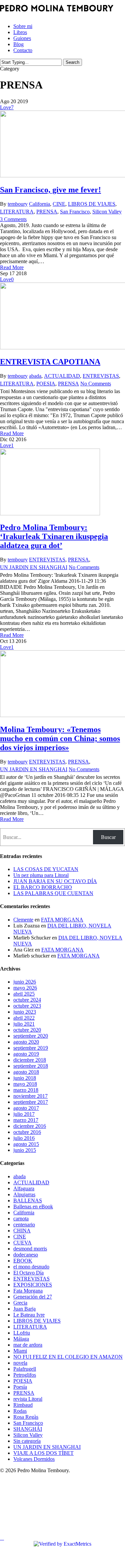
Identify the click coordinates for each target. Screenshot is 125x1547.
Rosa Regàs (25, 1417)
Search (72, 62)
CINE (59, 204)
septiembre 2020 (30, 1036)
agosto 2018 (26, 1072)
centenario (24, 1224)
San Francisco (75, 211)
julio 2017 (24, 1114)
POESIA (45, 383)
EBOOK (22, 1260)
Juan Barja (24, 1309)
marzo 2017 (25, 1120)
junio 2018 (24, 1078)
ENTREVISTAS (101, 376)
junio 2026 (24, 982)
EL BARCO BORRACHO (42, 887)
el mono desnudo (31, 1266)
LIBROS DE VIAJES (91, 204)
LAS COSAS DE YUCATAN (45, 869)
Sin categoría (27, 1441)
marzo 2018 (25, 1090)
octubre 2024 (27, 1000)
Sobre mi (28, 1481)
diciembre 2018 (29, 1060)
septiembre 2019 (30, 1048)
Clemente (23, 919)
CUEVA (22, 1242)
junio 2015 (24, 1150)
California (39, 204)
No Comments (95, 383)
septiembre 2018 (30, 1066)
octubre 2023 (27, 1006)
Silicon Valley (107, 211)
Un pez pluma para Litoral (41, 875)
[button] (2, 1538)
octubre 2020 (27, 1030)
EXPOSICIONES (32, 1284)
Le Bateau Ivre (29, 1315)
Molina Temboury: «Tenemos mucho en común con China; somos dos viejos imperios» (60, 738)
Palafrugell (24, 1369)
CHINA (22, 1230)
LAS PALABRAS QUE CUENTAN (53, 893)
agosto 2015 (26, 1144)
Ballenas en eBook (33, 1206)
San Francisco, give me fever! (50, 189)
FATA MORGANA (62, 919)
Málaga (21, 1339)
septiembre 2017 (30, 1102)
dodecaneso (25, 1254)
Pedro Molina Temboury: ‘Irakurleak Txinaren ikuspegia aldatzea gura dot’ (54, 536)
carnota (21, 1218)
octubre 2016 (27, 1132)
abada (35, 376)
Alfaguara (23, 1188)
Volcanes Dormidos (34, 1459)
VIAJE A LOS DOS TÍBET (43, 1453)
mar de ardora (27, 1345)
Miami (20, 1351)
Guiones (27, 1501)
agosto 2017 (26, 1108)
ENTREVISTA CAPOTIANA (50, 361)
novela (20, 1363)
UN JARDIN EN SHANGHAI (33, 567)
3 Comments (13, 219)
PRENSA (46, 211)
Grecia (20, 1303)
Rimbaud (23, 1405)
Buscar (108, 837)
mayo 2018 (25, 1084)
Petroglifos (24, 1375)
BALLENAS (27, 1200)
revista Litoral (27, 1399)
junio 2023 (24, 1012)
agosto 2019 (26, 1054)
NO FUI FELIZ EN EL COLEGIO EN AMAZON (68, 1357)
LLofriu (21, 1333)
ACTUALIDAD (62, 376)
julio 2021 (24, 1024)
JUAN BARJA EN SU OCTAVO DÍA (55, 881)
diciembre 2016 (29, 1126)
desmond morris (30, 1248)
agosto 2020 (26, 1042)
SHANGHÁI (27, 1429)
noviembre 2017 (30, 1096)
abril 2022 (24, 1018)
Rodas (20, 1411)
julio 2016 (24, 1138)
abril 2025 (24, 994)
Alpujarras (24, 1194)
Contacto (29, 1521)
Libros (24, 1491)
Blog (21, 1511)
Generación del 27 (32, 1297)
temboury (18, 204)
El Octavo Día (28, 1272)
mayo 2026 (25, 988)
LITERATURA (17, 211)
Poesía (20, 1387)
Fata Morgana (28, 1291)
